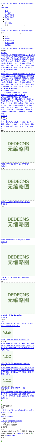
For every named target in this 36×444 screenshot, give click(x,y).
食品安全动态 (9, 17)
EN (2, 7)
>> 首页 (3, 410)
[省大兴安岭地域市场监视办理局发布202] (7, 338)
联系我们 (8, 19)
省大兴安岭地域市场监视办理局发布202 (15, 340)
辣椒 (13, 435)
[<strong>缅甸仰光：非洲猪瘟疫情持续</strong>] (18, 313)
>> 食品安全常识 (21, 410)
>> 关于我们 (11, 410)
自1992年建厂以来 (7, 90)
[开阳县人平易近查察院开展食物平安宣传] (18, 162)
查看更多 (4, 116)
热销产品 (4, 120)
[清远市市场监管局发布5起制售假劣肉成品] (18, 238)
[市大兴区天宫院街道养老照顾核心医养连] (18, 200)
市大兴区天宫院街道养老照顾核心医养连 (15, 202)
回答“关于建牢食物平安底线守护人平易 (15, 277)
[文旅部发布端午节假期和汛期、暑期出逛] (7, 362)
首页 (6, 11)
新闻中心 (4, 321)
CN (4, 7)
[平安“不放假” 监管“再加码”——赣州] (7, 386)
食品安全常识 (9, 15)
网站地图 (20, 433)
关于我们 (8, 13)
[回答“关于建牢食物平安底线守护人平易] (18, 275)
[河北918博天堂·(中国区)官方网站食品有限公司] (18, 3)
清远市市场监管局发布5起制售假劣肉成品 (15, 240)
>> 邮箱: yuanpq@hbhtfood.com (11, 421)
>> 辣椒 (3, 416)
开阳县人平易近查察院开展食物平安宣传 (15, 164)
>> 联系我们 (10, 412)
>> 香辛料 (9, 416)
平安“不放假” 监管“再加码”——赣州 (13, 388)
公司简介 (4, 72)
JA (7, 7)
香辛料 (8, 435)
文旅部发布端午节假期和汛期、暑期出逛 (15, 364)
